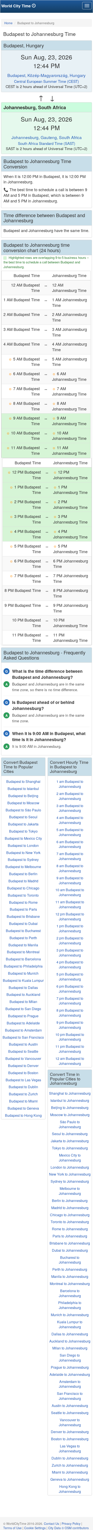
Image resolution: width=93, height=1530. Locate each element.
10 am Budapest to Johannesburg (69, 892)
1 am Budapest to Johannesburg (69, 784)
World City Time (16, 6)
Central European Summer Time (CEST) (46, 81)
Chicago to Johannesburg (70, 1214)
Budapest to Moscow (23, 802)
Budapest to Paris (23, 909)
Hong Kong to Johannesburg (70, 1489)
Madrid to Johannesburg (69, 1207)
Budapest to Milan (23, 1001)
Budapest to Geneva (23, 1108)
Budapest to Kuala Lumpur (23, 980)
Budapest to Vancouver (23, 1058)
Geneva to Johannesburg (69, 1479)
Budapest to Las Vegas (23, 1079)
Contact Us (51, 1523)
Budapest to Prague (23, 1015)
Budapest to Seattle (23, 1051)
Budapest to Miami (23, 1101)
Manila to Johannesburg (69, 1276)
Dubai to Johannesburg (70, 1250)
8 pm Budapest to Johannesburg (69, 1013)
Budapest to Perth (23, 937)
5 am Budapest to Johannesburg (69, 832)
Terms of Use (12, 1528)
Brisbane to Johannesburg (70, 1243)
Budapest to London (23, 845)
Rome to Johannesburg (70, 1228)
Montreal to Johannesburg (70, 1283)
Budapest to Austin (23, 1044)
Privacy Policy (71, 1523)
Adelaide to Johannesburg (70, 1374)
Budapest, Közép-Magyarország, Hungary (46, 75)
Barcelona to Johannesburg (70, 1293)
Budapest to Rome (23, 902)
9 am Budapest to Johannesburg (69, 880)
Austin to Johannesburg (70, 1405)
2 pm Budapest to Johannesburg (69, 940)
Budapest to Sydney (23, 859)
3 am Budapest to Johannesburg (69, 808)
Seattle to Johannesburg (69, 1412)
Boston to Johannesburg (69, 1438)
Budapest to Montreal (23, 951)
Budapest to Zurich (23, 1093)
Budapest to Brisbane (23, 916)
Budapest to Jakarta (23, 824)
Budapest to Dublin (23, 1086)
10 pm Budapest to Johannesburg (69, 1037)
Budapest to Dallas (23, 987)
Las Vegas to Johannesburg (70, 1448)
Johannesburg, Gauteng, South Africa (46, 137)
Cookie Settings (35, 1528)
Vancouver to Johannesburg (70, 1422)
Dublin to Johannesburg (69, 1458)
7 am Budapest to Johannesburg (69, 856)
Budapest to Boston (23, 1072)
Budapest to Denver (23, 1065)
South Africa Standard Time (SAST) (46, 143)
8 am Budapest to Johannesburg (69, 868)
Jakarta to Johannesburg (70, 1140)
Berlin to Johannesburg (70, 1200)
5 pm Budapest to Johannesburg (69, 977)
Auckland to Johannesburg (69, 1341)
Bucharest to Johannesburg (70, 1260)
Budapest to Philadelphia (23, 966)
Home (8, 23)
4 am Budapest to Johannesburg (69, 820)
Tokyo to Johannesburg (70, 1147)
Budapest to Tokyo (23, 831)
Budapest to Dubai (23, 923)
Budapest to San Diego (23, 1008)
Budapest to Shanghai (23, 781)
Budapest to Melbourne (23, 866)
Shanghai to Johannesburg (70, 1093)
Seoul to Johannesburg (70, 1133)
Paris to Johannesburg (70, 1236)
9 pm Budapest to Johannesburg (69, 1025)
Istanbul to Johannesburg (69, 1100)
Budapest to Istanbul (23, 788)
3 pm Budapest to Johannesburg (69, 953)
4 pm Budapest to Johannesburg (69, 964)
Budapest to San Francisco (23, 1037)
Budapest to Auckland (23, 994)
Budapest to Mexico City (23, 838)
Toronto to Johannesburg (70, 1221)
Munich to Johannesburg (70, 1314)
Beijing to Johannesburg (69, 1107)
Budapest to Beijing (23, 795)
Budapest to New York (23, 852)
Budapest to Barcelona (23, 958)
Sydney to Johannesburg (70, 1181)
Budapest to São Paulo (23, 809)
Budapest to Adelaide (23, 1023)
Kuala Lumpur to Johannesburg (69, 1324)
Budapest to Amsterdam (23, 1030)
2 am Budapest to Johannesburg (69, 796)
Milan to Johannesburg (69, 1348)
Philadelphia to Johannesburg (69, 1305)
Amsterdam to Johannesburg (70, 1384)
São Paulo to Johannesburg (70, 1124)
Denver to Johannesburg (70, 1431)
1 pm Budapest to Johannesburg (69, 928)
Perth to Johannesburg (69, 1269)
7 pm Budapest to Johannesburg (69, 1001)
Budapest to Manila (23, 944)
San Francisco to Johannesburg (70, 1396)
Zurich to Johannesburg (70, 1465)
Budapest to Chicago (23, 888)
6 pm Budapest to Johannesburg (69, 989)
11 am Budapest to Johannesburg (69, 904)
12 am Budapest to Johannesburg (69, 1061)
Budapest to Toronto (23, 895)
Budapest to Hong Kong (23, 1115)
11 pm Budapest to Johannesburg (69, 1049)
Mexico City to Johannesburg (70, 1158)
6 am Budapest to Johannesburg (69, 844)
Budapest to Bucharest (23, 930)
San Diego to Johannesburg (70, 1358)
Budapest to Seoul (23, 816)
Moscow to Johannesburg (70, 1114)
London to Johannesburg (70, 1167)
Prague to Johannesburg (70, 1367)
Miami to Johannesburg (70, 1472)
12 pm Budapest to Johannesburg (69, 916)
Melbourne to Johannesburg (70, 1191)
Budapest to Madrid (23, 880)
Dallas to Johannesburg (69, 1333)
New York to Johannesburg (70, 1174)
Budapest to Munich (23, 973)
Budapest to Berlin (23, 873)
